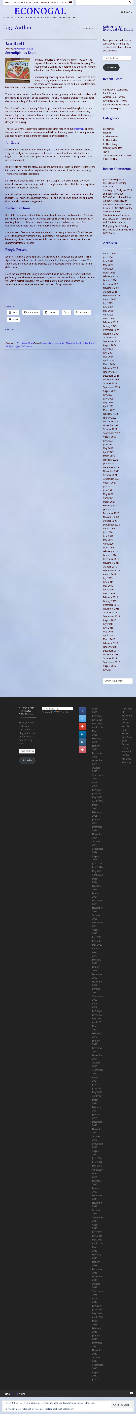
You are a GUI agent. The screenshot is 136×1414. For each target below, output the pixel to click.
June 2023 (108, 398)
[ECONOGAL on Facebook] (82, 711)
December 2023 (111, 375)
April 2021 (108, 498)
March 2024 (109, 364)
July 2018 (108, 624)
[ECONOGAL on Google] (82, 726)
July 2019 (108, 578)
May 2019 (108, 585)
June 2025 (108, 307)
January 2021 (110, 509)
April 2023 (108, 406)
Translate (65, 712)
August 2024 (109, 345)
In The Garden (110, 136)
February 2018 (110, 643)
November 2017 (111, 654)
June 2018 (108, 627)
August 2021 (109, 482)
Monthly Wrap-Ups (112, 148)
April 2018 (108, 635)
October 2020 (110, 521)
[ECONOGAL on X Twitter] (82, 718)
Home (7, 2)
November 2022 (111, 425)
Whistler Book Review (114, 97)
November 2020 (111, 517)
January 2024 (110, 372)
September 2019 (111, 570)
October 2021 (110, 475)
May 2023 (108, 402)
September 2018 (111, 616)
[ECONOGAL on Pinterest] (82, 749)
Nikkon (14, 1394)
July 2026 (108, 257)
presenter (78, 129)
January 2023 (110, 417)
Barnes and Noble (56, 343)
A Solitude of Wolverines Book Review (127, 715)
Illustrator (70, 343)
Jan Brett (14, 43)
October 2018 (110, 612)
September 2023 (111, 387)
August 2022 (109, 437)
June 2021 (108, 490)
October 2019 (110, 566)
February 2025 (110, 322)
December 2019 (111, 559)
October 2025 (110, 291)
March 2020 (109, 547)
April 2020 (108, 543)
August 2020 (109, 528)
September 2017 (111, 662)
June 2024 (108, 353)
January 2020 (110, 555)
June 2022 (108, 444)
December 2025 (111, 284)
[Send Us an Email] (70, 2)
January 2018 (110, 647)
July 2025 (108, 303)
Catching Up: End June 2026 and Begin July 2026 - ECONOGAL (117, 194)
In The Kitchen (110, 140)
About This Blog (22, 2)
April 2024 (108, 360)
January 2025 (110, 326)
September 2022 (111, 433)
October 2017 (110, 658)
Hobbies (107, 132)
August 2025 (109, 299)
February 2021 (110, 505)
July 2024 (108, 349)
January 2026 (110, 280)
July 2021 (108, 486)
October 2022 (110, 429)
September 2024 (111, 341)
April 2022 (108, 452)
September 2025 (111, 295)
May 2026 (108, 265)
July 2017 (108, 669)
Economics (108, 129)
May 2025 (108, 310)
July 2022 (108, 440)
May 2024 (108, 356)
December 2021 (111, 467)
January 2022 (110, 463)
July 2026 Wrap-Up (112, 108)
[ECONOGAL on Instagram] (82, 742)
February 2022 (110, 459)
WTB (64, 2)
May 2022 (108, 448)
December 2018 (111, 605)
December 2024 (111, 330)
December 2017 (111, 650)
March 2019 (109, 593)
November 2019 (111, 563)
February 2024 (110, 368)
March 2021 (109, 501)
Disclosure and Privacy (46, 2)
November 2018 (111, 608)
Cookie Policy (67, 1409)
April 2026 (108, 268)
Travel (31, 343)
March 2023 (109, 410)
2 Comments (27, 346)
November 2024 (111, 333)
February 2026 (110, 276)
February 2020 (110, 551)
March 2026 (109, 272)
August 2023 (109, 391)
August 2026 (109, 253)
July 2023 (108, 395)
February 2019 (110, 597)
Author (44, 343)
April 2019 (108, 589)
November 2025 (111, 288)
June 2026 (108, 261)
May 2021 (108, 494)
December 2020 (111, 513)
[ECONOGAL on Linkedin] (82, 734)
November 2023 (111, 379)
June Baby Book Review (115, 100)
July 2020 (108, 532)
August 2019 (109, 574)
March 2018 (109, 639)
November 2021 (111, 471)
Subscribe (111, 67)
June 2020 (108, 536)
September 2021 (111, 479)
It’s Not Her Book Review (116, 104)
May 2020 (108, 540)
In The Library (20, 343)
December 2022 (111, 421)
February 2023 (110, 414)
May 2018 (108, 631)
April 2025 (108, 314)
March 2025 (109, 318)
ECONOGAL (40, 11)
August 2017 (109, 666)
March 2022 (109, 456)
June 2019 (108, 582)
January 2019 (110, 601)
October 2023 (110, 383)
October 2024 (110, 337)
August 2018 (109, 620)
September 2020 (111, 524)
